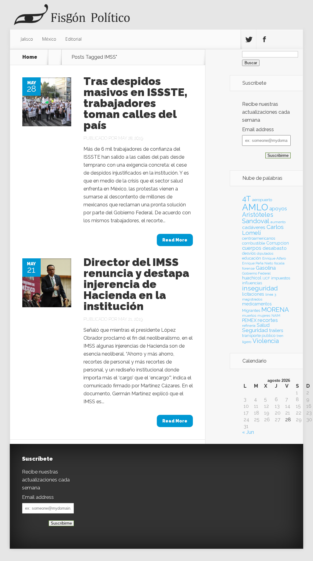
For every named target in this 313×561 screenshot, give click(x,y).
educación (251, 258)
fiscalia (279, 263)
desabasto (275, 248)
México (49, 39)
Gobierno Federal (256, 273)
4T (246, 198)
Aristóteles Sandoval (257, 217)
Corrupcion (277, 243)
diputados (265, 253)
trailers (276, 330)
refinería (249, 325)
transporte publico (258, 335)
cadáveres (253, 227)
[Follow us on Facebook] (264, 39)
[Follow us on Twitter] (248, 39)
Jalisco (27, 39)
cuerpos (251, 248)
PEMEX (249, 320)
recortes (268, 320)
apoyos (278, 208)
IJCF (266, 278)
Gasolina (266, 268)
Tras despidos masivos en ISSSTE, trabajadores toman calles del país (135, 103)
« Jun (248, 432)
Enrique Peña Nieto (257, 263)
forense (248, 268)
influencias (252, 283)
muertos (249, 315)
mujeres (263, 315)
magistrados (252, 299)
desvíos (249, 253)
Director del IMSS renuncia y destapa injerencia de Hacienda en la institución (136, 284)
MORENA (275, 309)
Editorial (73, 39)
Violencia (265, 341)
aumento (278, 222)
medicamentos (257, 303)
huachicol (251, 277)
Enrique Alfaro (274, 258)
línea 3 (270, 294)
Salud (263, 325)
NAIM (275, 315)
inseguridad (260, 288)
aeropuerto (262, 199)
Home (29, 57)
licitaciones (253, 294)
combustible (253, 243)
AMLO (255, 207)
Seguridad (255, 330)
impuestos (280, 278)
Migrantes (251, 310)
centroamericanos (258, 238)
